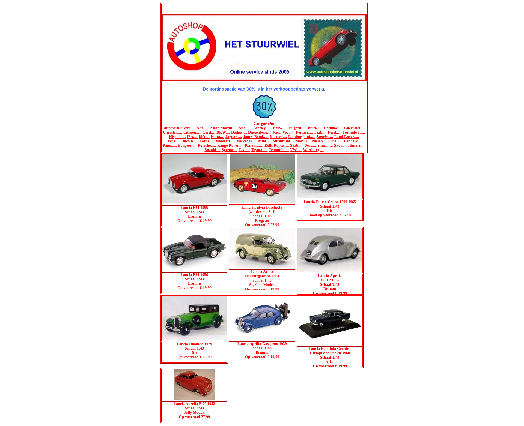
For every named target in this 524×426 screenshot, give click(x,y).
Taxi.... (244, 150)
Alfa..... (203, 128)
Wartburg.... (313, 150)
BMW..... (280, 128)
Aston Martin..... (224, 128)
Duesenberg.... (260, 132)
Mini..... (265, 141)
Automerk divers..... (179, 128)
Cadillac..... (333, 128)
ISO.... (204, 137)
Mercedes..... (246, 141)
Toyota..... (259, 150)
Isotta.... (217, 137)
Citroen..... (192, 132)
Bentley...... (262, 128)
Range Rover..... (230, 145)
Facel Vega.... (284, 132)
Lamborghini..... (301, 137)
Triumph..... (279, 150)
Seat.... (310, 145)
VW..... (296, 150)
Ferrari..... (304, 132)
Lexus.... (172, 141)
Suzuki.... (213, 150)
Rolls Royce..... (276, 145)
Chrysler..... (172, 132)
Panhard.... (353, 141)
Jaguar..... (233, 137)
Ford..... (334, 132)
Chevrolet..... (355, 128)
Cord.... (209, 132)
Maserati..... (225, 141)
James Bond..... (256, 137)
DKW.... (223, 132)
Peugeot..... (187, 145)
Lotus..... (207, 141)
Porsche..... (207, 145)
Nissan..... (320, 141)
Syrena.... (229, 150)
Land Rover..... (346, 137)
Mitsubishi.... (283, 141)
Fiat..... (320, 132)
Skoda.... (341, 145)
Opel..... (336, 141)
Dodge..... (239, 132)
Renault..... (254, 145)
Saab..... (297, 145)
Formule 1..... (354, 132)
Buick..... (315, 128)
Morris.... (303, 141)
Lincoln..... (189, 141)
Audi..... (245, 128)
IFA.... (192, 137)
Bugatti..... (298, 128)
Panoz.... (170, 145)
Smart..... (358, 145)
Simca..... (325, 145)
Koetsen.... (278, 137)
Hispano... (177, 137)
